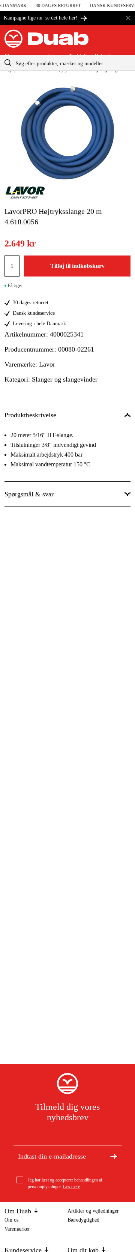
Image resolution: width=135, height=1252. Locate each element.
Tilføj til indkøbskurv (77, 266)
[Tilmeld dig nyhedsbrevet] (113, 1156)
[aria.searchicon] (8, 63)
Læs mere (71, 1186)
